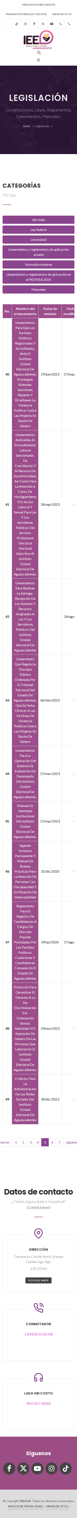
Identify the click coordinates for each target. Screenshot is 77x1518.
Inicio (26, 126)
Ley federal (38, 229)
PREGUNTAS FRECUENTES (38, 4)
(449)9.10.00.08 (39, 1334)
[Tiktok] (16, 24)
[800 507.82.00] (69, 24)
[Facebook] (34, 24)
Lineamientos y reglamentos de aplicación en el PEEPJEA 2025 (38, 276)
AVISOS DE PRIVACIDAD (25, 1506)
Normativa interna (38, 264)
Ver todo (38, 220)
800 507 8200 (39, 1403)
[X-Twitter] (43, 24)
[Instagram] (25, 24)
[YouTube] (51, 24)
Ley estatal (38, 239)
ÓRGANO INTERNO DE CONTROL (26, 14)
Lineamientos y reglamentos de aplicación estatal (38, 252)
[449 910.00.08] (60, 24)
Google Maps (38, 1280)
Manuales (38, 289)
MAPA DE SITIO (62, 14)
